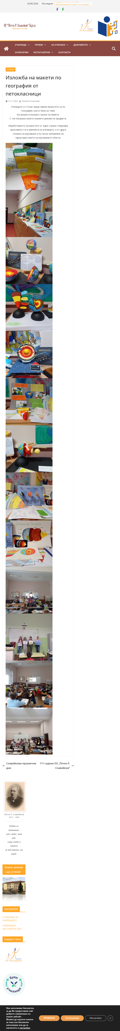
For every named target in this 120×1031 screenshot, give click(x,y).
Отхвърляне (72, 1018)
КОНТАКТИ (64, 52)
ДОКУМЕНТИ (81, 44)
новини (10, 69)
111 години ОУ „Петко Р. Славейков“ (55, 766)
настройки (25, 1028)
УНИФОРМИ (21, 52)
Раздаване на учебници (66, 3)
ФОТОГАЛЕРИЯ (41, 52)
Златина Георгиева (31, 101)
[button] (28, 45)
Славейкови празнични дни (21, 766)
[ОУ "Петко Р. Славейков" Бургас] (6, 48)
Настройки (96, 1018)
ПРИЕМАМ (49, 1018)
